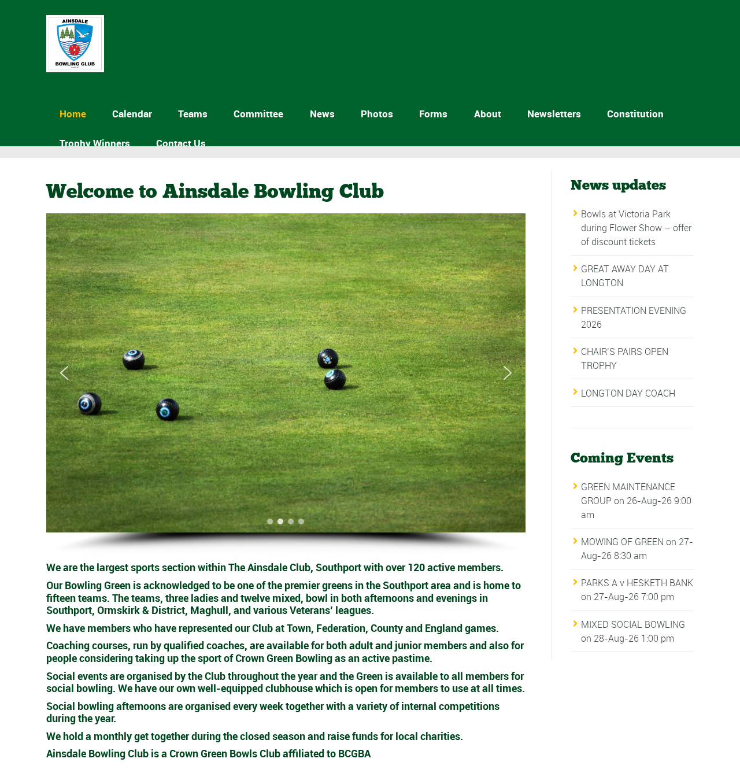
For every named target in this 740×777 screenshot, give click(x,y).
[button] (64, 373)
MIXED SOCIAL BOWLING (633, 624)
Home (73, 113)
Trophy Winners (95, 143)
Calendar (132, 113)
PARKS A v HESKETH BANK (637, 582)
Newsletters (554, 113)
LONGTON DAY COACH (628, 393)
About (487, 113)
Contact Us (181, 143)
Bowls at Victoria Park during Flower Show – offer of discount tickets (636, 228)
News (322, 113)
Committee (258, 113)
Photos (377, 113)
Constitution (635, 113)
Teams (193, 113)
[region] (286, 383)
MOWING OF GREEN (622, 541)
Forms (433, 113)
